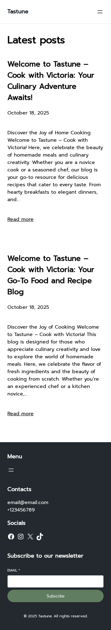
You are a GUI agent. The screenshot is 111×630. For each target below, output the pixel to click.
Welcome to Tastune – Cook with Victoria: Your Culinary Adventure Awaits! (50, 80)
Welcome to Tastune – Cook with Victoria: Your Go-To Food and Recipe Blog (50, 275)
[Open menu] (100, 11)
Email (13, 570)
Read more (20, 219)
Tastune (17, 11)
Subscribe (55, 596)
